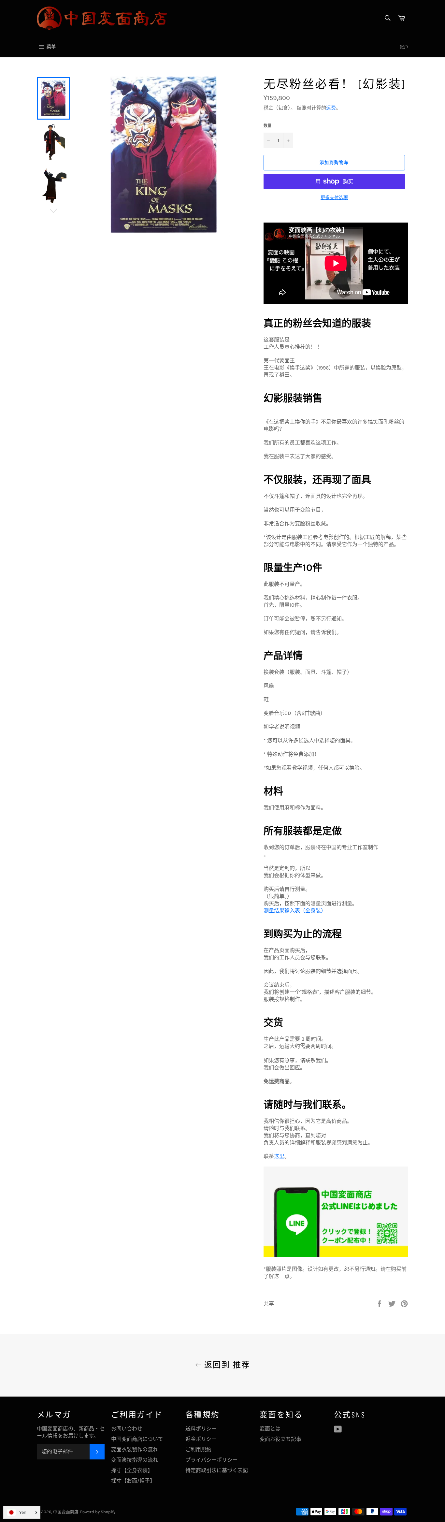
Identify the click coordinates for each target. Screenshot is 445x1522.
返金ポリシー (201, 1439)
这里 (279, 1156)
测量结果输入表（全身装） (295, 910)
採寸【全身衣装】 (132, 1470)
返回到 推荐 (226, 1365)
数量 (267, 125)
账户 (404, 47)
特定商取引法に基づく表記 (216, 1470)
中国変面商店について (137, 1439)
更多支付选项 (334, 197)
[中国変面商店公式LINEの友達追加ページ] (336, 1255)
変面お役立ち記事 (280, 1439)
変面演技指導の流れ (134, 1460)
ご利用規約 (198, 1449)
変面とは (270, 1429)
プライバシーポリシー (211, 1460)
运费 (331, 108)
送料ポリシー (201, 1429)
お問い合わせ (126, 1429)
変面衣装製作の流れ (134, 1449)
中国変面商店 (66, 1511)
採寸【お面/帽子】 (133, 1481)
